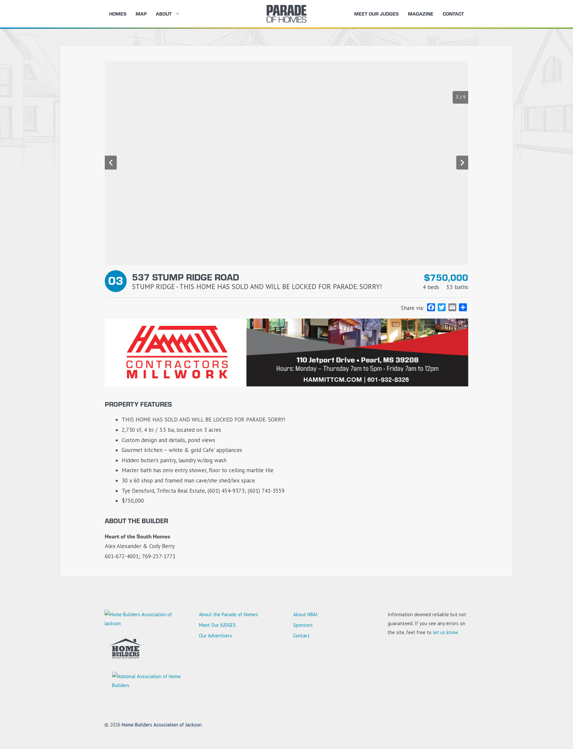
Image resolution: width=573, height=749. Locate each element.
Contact (453, 13)
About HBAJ (305, 614)
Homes (117, 13)
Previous (111, 163)
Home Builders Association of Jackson (162, 725)
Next (462, 163)
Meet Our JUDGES (376, 13)
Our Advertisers (215, 635)
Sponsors (303, 625)
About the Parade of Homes (228, 614)
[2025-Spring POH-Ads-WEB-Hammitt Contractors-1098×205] (286, 384)
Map (141, 13)
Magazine (420, 13)
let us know (445, 632)
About (164, 13)
